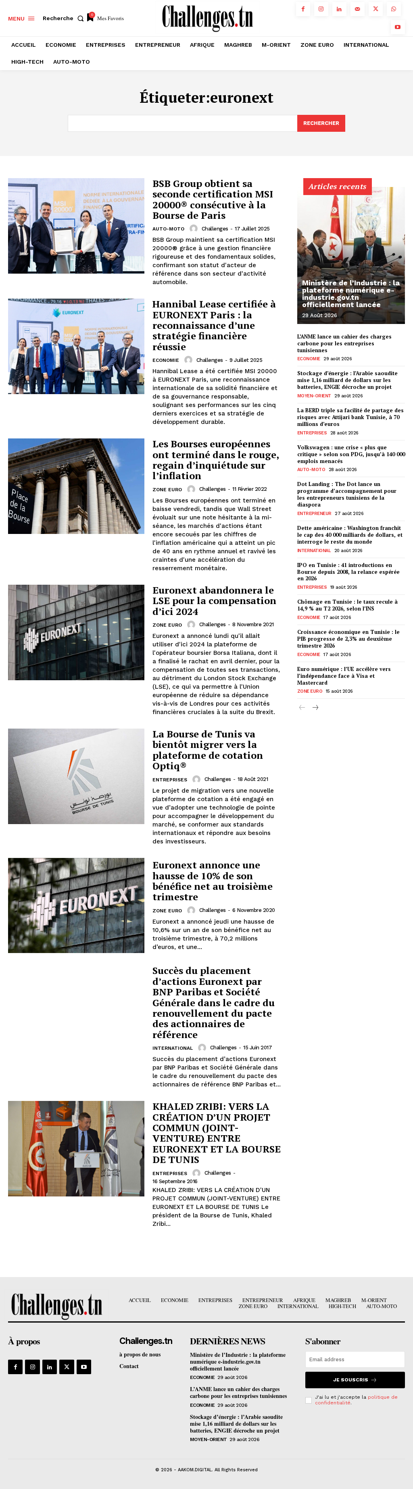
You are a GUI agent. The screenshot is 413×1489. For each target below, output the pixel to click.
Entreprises (169, 780)
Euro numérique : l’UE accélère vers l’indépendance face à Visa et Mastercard (344, 675)
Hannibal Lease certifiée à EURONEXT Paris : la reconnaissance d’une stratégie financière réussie (214, 325)
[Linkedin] (339, 9)
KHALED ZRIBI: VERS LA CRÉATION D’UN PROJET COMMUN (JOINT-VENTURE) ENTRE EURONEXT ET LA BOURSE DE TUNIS (216, 1133)
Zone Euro (167, 489)
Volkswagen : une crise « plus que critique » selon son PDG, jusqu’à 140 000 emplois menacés (351, 454)
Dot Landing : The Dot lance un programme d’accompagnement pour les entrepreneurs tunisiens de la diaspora (346, 494)
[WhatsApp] (394, 9)
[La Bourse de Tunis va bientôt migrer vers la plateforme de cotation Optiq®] (76, 776)
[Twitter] (376, 9)
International (172, 1048)
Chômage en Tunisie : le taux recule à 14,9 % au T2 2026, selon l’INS (347, 605)
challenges (215, 229)
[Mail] (357, 9)
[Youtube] (398, 27)
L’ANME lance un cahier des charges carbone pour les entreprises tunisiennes (344, 343)
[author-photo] (195, 228)
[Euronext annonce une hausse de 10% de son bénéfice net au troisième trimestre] (76, 905)
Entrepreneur (314, 513)
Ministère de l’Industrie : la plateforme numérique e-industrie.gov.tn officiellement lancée (351, 293)
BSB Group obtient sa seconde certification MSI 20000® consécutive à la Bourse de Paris (212, 199)
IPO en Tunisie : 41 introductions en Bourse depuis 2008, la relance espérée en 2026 (348, 571)
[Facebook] (303, 9)
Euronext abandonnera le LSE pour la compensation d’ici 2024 (214, 601)
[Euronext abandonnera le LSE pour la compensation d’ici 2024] (76, 632)
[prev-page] (302, 708)
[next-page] (315, 708)
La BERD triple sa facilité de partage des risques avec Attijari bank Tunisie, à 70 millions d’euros (350, 417)
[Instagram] (321, 9)
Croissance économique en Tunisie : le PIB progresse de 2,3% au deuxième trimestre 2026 (348, 638)
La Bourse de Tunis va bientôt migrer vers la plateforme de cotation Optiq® (207, 749)
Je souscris (350, 1380)
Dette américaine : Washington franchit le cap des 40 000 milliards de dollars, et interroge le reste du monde (350, 534)
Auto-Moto (168, 229)
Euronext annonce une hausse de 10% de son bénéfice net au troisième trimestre (212, 880)
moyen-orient (314, 396)
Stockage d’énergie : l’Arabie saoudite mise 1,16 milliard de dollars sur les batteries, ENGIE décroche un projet (347, 380)
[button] (65, 18)
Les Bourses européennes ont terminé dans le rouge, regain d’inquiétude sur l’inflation (215, 459)
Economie (165, 360)
